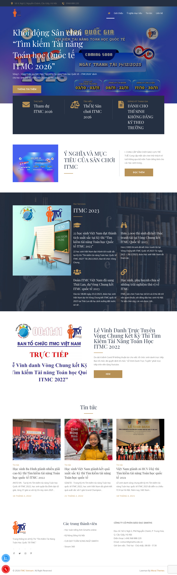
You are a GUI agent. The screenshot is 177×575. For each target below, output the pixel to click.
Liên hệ (159, 13)
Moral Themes (157, 570)
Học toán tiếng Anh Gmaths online (81, 530)
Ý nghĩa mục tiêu (134, 13)
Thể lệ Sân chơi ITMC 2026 (92, 111)
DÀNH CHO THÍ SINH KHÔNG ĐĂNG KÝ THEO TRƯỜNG (140, 116)
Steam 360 (70, 546)
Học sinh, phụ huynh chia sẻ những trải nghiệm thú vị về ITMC (140, 284)
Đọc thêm (138, 172)
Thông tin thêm (26, 89)
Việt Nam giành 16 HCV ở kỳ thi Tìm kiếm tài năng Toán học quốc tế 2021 (139, 473)
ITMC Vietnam (27, 570)
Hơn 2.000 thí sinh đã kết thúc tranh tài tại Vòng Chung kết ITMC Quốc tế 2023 (142, 237)
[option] (88, 51)
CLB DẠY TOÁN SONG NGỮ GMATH (81, 541)
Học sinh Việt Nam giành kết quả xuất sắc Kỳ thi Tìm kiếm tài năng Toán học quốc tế (88, 473)
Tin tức (149, 13)
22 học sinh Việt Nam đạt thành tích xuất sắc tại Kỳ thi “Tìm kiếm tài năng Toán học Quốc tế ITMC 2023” (94, 239)
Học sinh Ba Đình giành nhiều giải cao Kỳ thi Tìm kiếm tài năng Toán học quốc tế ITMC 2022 (36, 473)
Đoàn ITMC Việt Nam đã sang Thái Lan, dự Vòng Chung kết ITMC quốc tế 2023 (93, 284)
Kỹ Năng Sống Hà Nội (75, 535)
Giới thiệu (118, 13)
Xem (108, 374)
